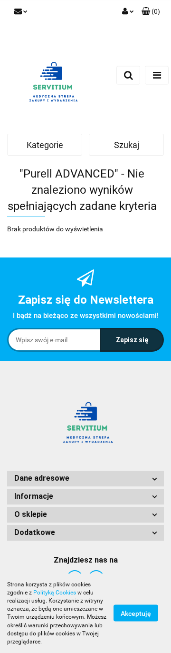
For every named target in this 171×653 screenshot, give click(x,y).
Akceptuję (136, 613)
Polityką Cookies (54, 592)
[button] (151, 12)
